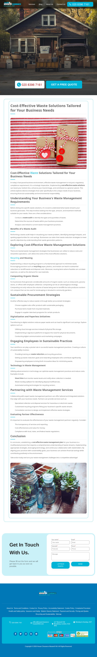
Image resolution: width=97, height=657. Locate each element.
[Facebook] (15, 634)
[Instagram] (26, 634)
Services (32, 4)
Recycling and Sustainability (45, 614)
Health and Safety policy (17, 611)
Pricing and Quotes (82, 611)
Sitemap (58, 614)
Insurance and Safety (33, 611)
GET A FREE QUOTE (64, 84)
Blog (40, 4)
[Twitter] (21, 634)
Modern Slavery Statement (50, 611)
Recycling (14, 257)
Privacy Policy (42, 608)
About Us (49, 4)
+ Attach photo (60, 565)
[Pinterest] (36, 634)
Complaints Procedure (82, 608)
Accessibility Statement (56, 608)
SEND (80, 564)
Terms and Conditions (21, 608)
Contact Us (61, 4)
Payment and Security (67, 611)
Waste (34, 173)
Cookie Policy (69, 608)
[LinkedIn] (31, 634)
